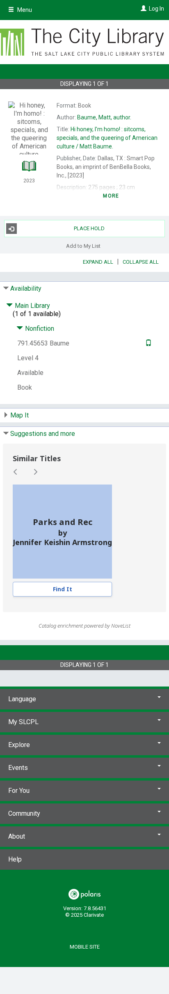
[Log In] (142, 8)
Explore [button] (19, 745)
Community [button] (24, 813)
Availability (25, 288)
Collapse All (141, 262)
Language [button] (22, 699)
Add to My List (83, 245)
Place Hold (89, 228)
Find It (62, 589)
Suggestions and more (42, 434)
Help (15, 859)
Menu (24, 10)
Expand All (98, 262)
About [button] (16, 836)
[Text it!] (147, 343)
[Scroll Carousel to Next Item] (35, 471)
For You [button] (19, 790)
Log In (156, 8)
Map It (19, 415)
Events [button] (18, 768)
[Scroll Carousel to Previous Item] (15, 471)
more (111, 196)
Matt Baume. (107, 138)
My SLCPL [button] (23, 722)
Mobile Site (85, 947)
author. (104, 117)
